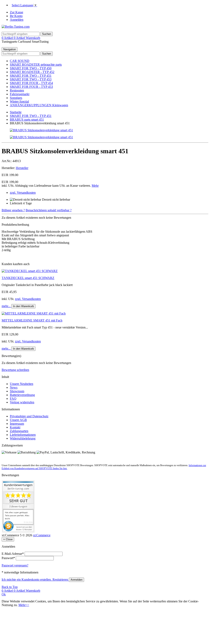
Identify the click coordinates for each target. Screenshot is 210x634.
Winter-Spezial (19, 101)
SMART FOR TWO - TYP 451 (30, 75)
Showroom (17, 391)
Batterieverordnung (22, 395)
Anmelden (16, 19)
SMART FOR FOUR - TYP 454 (31, 83)
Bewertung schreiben (15, 370)
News (13, 387)
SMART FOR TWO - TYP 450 (30, 68)
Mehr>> (23, 605)
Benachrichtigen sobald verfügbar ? (49, 210)
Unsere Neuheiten (21, 384)
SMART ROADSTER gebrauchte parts (36, 64)
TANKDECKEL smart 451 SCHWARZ (28, 278)
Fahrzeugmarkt (19, 94)
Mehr (95, 185)
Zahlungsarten (19, 431)
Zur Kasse (16, 12)
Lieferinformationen (23, 434)
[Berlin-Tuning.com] (16, 26)
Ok (4, 594)
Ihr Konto (16, 16)
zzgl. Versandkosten (23, 192)
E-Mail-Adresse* (13, 553)
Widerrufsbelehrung (22, 438)
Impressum (17, 423)
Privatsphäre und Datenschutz (29, 416)
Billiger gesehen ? (13, 210)
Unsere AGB (18, 420)
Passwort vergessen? (15, 565)
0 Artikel (8, 38)
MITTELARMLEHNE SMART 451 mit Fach (32, 320)
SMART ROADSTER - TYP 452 (32, 72)
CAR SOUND (19, 61)
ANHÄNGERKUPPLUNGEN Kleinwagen (39, 105)
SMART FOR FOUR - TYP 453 (31, 86)
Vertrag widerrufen (22, 402)
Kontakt (15, 427)
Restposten (17, 90)
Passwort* (8, 558)
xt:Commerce (41, 535)
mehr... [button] (6, 306)
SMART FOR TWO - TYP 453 (30, 79)
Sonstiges (16, 98)
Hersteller (22, 168)
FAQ (13, 398)
